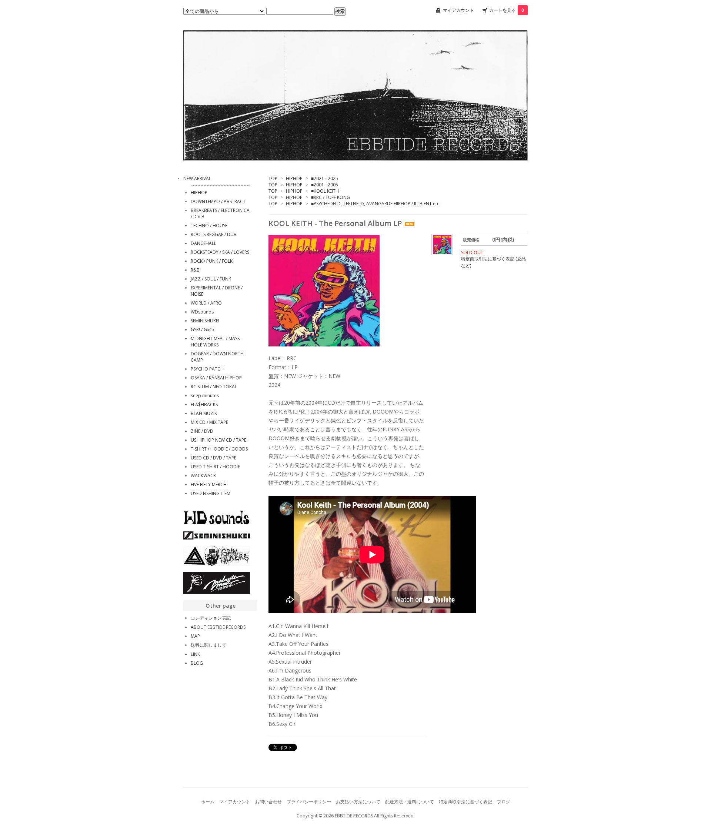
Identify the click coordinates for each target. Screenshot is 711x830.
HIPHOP (294, 178)
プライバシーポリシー (309, 802)
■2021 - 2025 (324, 178)
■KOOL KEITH (325, 191)
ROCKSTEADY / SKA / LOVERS (220, 252)
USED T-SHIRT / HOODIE (215, 467)
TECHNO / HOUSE (209, 225)
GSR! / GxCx (202, 329)
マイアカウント (458, 10)
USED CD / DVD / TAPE (213, 458)
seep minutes (205, 395)
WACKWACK (203, 475)
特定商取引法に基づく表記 (465, 802)
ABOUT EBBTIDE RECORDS (218, 627)
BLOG (197, 663)
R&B (195, 270)
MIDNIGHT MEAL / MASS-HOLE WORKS (216, 341)
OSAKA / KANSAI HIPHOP (216, 378)
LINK (195, 654)
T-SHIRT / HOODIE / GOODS (219, 449)
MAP (195, 636)
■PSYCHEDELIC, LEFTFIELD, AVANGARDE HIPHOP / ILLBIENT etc (375, 203)
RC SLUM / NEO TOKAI (213, 387)
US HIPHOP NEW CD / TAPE (218, 440)
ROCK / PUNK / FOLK (212, 261)
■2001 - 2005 (324, 185)
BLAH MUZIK (204, 413)
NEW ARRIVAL (197, 178)
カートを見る (506, 10)
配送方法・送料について (409, 802)
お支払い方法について (358, 802)
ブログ (503, 802)
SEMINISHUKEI (205, 321)
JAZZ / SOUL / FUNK (211, 279)
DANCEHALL (203, 243)
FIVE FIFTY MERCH (209, 484)
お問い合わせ (268, 802)
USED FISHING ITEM (210, 493)
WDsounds (202, 312)
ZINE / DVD (202, 431)
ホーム (207, 802)
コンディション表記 (211, 618)
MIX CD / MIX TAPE (209, 422)
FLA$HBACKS (204, 404)
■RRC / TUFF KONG (330, 197)
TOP (272, 178)
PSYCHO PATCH (207, 369)
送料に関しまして (208, 645)
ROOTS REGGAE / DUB (214, 234)
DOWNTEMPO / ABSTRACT (218, 201)
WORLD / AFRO (206, 303)
